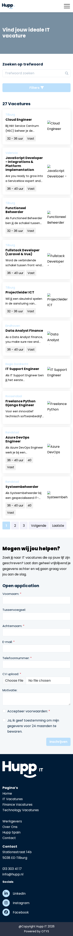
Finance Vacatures (17, 804)
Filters (34, 87)
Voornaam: (11, 594)
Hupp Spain (11, 832)
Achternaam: (13, 626)
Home (7, 793)
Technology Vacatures (20, 810)
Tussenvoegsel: (14, 610)
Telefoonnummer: (17, 658)
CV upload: (11, 674)
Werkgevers (12, 821)
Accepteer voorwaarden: (28, 711)
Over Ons (9, 826)
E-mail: (8, 642)
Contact (9, 838)
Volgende (38, 525)
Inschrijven (58, 741)
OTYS (45, 931)
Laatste (58, 525)
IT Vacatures (12, 799)
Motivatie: (9, 690)
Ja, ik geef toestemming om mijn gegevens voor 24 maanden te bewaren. (33, 726)
